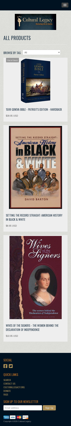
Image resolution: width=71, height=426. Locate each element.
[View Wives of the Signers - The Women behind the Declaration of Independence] (35, 277)
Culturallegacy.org (14, 387)
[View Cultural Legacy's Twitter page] (11, 366)
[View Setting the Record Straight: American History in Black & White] (35, 167)
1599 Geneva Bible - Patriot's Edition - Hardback (34, 109)
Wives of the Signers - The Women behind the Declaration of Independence (32, 327)
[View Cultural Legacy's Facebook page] (5, 366)
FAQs (5, 394)
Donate (7, 391)
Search (7, 380)
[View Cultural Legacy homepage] (35, 22)
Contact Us (9, 383)
